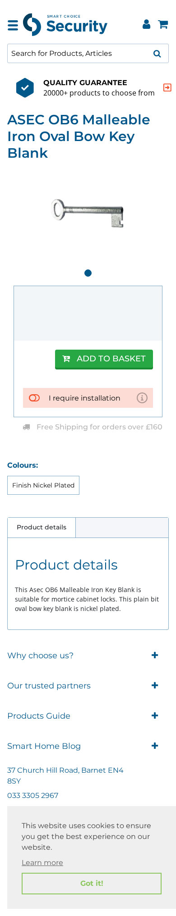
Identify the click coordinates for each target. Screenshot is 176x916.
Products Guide (38, 716)
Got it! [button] (91, 883)
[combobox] (88, 53)
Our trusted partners (49, 686)
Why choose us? (40, 656)
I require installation (84, 398)
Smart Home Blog (44, 746)
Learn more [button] (42, 862)
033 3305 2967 (32, 795)
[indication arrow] (167, 87)
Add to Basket (111, 359)
